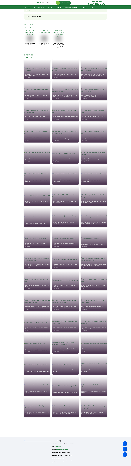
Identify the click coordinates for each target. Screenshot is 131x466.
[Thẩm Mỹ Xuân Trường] (96, 3)
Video (92, 7)
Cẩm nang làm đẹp (71, 7)
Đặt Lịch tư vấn (65, 3)
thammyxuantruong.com (62, 449)
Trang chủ (27, 7)
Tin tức (59, 7)
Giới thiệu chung (39, 7)
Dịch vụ (50, 7)
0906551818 (46, 3)
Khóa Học (83, 7)
